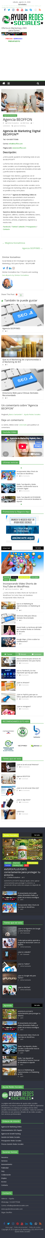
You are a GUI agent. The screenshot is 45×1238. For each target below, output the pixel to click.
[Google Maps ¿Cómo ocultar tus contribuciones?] (8, 638)
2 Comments (25, 491)
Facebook (6, 227)
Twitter (14, 227)
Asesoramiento (6, 1164)
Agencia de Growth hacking (11, 1134)
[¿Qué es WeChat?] (10, 986)
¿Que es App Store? (23, 800)
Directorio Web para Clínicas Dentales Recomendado (20, 394)
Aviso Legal (8, 1227)
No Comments (25, 478)
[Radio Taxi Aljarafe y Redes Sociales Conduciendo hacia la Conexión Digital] (8, 471)
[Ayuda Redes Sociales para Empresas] (3, 83)
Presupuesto (31, 227)
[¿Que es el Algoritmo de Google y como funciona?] (10, 927)
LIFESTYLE (20, 812)
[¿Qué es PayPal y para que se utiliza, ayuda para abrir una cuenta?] (9, 693)
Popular (9, 654)
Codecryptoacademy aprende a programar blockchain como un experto (29, 942)
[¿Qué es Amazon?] (9, 681)
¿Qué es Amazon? (23, 683)
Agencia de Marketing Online (11, 1127)
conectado (23, 425)
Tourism (7, 865)
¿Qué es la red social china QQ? (28, 788)
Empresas (16, 863)
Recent (23, 654)
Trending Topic (17, 865)
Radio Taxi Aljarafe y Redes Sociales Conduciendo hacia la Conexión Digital (27, 473)
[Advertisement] (22, 63)
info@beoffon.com (16, 144)
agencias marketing (20, 126)
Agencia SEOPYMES (32, 248)
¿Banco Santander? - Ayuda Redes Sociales (24, 414)
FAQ (2, 1171)
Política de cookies (35, 1227)
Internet (14, 577)
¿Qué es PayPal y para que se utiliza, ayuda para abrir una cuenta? (29, 695)
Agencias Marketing (10, 115)
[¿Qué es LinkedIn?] (10, 951)
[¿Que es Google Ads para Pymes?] (10, 974)
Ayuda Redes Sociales (22, 1231)
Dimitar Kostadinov (13, 123)
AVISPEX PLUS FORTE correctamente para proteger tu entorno (22, 871)
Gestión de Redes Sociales (10, 1137)
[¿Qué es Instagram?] (9, 705)
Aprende (7, 577)
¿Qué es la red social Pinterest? (28, 765)
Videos (6, 580)
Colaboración (6, 1175)
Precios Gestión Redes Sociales (12, 1144)
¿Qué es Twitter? (24, 964)
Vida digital (34, 577)
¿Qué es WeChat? (24, 987)
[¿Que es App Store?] (9, 799)
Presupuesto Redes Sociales (11, 1141)
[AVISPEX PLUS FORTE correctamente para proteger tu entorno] (22, 840)
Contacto (6, 229)
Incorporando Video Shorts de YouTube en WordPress (21, 7)
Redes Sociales (24, 577)
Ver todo (38, 548)
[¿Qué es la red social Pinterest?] (9, 764)
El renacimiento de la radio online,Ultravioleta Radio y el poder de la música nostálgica (28, 895)
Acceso (3, 1182)
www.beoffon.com (19, 148)
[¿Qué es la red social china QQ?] (9, 787)
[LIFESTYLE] (9, 811)
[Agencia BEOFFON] (9, 775)
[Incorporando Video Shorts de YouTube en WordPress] (22, 553)
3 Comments (25, 685)
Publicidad (4, 1168)
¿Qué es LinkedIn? (24, 952)
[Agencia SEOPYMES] (22, 305)
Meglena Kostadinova (13, 243)
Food (23, 863)
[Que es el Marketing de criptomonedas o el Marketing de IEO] (22, 336)
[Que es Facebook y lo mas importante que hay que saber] (9, 669)
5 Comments (25, 663)
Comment (37, 654)
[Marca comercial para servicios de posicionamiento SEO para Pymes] (9, 657)
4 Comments (25, 675)
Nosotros (4, 1157)
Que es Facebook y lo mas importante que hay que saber (27, 672)
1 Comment (24, 778)
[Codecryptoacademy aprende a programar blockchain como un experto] (10, 939)
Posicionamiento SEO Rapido (11, 1130)
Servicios (4, 1161)
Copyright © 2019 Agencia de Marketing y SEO (18, 1229)
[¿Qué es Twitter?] (10, 963)
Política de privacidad (20, 1227)
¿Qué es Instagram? (24, 706)
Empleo (4, 1178)
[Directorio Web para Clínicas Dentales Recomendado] (22, 370)
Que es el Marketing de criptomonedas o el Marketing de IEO (21, 360)
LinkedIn (21, 227)
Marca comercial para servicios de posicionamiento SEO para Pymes (29, 660)
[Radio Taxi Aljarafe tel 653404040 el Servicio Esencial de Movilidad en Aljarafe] (8, 484)
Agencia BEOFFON (23, 776)
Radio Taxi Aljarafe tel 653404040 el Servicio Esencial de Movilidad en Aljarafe (29, 486)
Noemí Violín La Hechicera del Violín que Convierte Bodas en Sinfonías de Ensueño (29, 629)
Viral (26, 865)
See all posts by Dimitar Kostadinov (15, 275)
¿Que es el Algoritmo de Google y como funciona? (29, 930)
